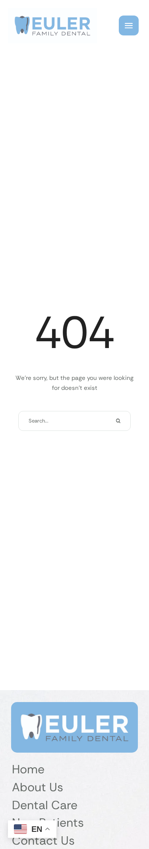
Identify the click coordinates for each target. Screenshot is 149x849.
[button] (129, 25)
